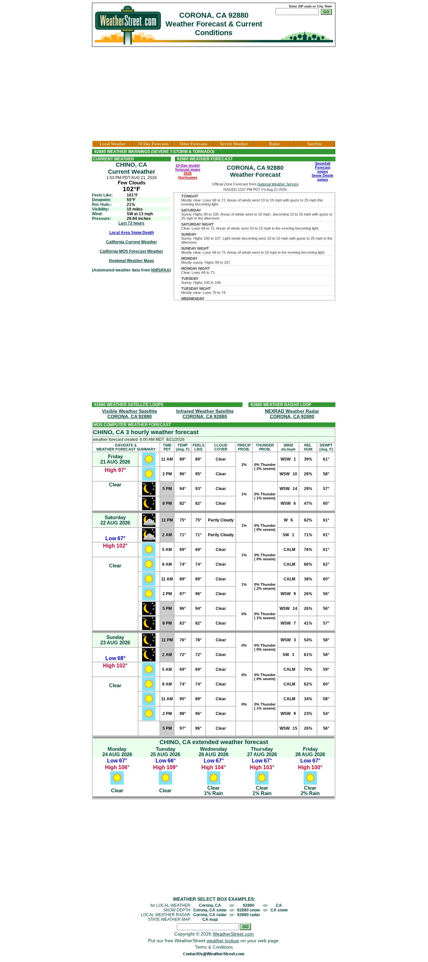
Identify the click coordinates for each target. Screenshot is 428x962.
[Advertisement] (214, 94)
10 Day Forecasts (153, 143)
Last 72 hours (131, 223)
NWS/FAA (160, 270)
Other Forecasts (193, 143)
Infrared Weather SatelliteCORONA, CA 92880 (205, 413)
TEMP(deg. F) (183, 447)
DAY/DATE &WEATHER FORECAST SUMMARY (125, 447)
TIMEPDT (167, 447)
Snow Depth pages (322, 177)
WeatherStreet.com (233, 934)
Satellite (314, 143)
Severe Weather (234, 143)
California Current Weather (131, 242)
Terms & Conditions (214, 947)
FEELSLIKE (198, 447)
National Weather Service (278, 184)
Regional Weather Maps (131, 260)
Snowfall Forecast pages (322, 167)
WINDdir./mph (288, 447)
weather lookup (223, 940)
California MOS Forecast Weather (131, 251)
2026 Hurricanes (187, 175)
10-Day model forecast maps (187, 167)
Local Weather (113, 143)
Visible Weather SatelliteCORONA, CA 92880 (129, 413)
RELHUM (308, 447)
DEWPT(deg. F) (326, 447)
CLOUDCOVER (220, 447)
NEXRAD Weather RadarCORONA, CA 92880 (292, 413)
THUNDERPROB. (265, 447)
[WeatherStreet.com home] (129, 24)
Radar (274, 143)
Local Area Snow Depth (131, 232)
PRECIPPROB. (244, 447)
